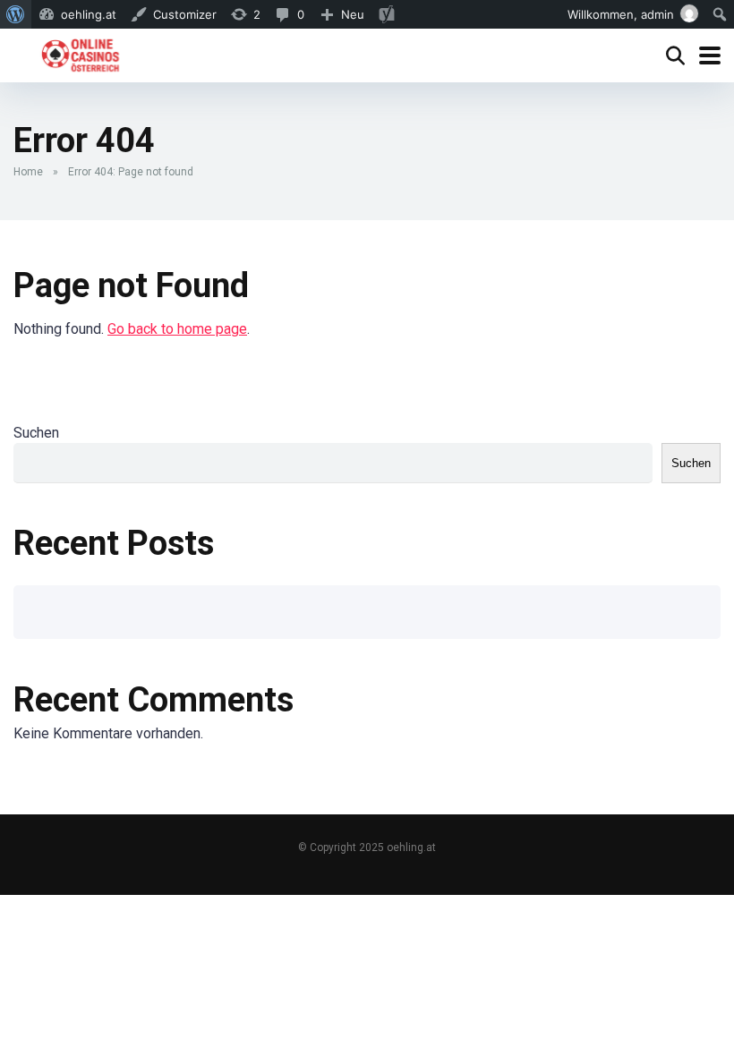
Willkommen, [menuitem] (621, 14)
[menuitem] (15, 14)
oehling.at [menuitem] (88, 14)
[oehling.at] (79, 53)
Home (28, 172)
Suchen (36, 432)
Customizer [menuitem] (185, 14)
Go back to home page (177, 328)
